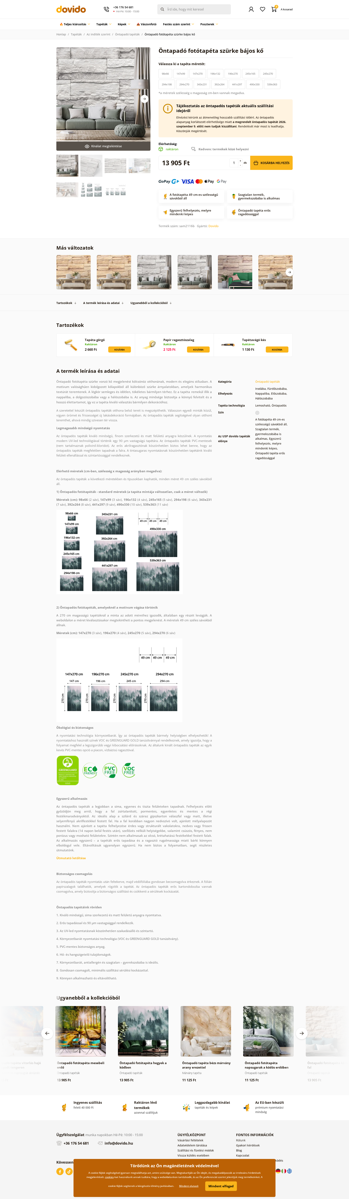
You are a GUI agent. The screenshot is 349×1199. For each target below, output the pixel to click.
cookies (109, 1177)
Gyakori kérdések (248, 1145)
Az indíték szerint (98, 34)
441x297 (237, 84)
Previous (47, 1033)
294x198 (167, 84)
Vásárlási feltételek (190, 1140)
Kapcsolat (242, 1155)
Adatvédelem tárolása (192, 1145)
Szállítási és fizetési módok (196, 1150)
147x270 (198, 73)
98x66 (165, 73)
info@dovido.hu (118, 1143)
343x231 (202, 84)
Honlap (61, 34)
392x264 (219, 84)
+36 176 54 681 (76, 1143)
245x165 (250, 73)
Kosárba (119, 349)
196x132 (215, 73)
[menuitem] (74, 24)
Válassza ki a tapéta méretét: (182, 64)
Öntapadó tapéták (127, 34)
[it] (284, 1171)
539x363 (272, 84)
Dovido (213, 226)
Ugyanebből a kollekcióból (149, 303)
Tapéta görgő (95, 340)
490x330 (255, 84)
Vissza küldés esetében (193, 1155)
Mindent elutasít (189, 1186)
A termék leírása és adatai (101, 303)
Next (144, 99)
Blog (239, 1150)
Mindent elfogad (221, 1186)
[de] (278, 1171)
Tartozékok (64, 303)
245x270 (268, 73)
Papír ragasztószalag (178, 340)
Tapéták (76, 34)
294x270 (184, 84)
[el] (289, 1171)
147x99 (181, 73)
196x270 (233, 73)
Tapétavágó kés (254, 340)
